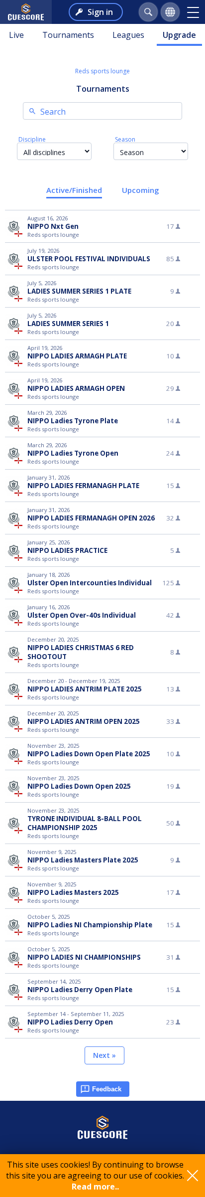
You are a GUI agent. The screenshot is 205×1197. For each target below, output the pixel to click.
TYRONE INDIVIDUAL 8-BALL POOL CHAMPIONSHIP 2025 (84, 823)
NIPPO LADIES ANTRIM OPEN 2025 (83, 721)
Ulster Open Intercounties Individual (89, 582)
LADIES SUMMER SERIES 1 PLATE (79, 291)
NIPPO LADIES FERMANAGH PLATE (83, 485)
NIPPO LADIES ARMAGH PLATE (77, 355)
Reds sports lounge (102, 71)
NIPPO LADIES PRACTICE (67, 550)
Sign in (100, 11)
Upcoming (140, 190)
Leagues (128, 34)
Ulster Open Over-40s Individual (81, 615)
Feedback (106, 1089)
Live (16, 34)
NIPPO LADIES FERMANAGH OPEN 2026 (91, 517)
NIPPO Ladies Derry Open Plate (79, 989)
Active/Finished (74, 190)
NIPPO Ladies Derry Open (70, 1022)
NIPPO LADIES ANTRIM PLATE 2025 (84, 688)
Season (125, 139)
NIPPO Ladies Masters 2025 (73, 892)
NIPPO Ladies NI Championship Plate (89, 924)
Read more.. (95, 1186)
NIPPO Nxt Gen (53, 226)
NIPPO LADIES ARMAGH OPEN (76, 388)
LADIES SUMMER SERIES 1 (68, 323)
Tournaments (68, 34)
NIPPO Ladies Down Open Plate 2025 (88, 753)
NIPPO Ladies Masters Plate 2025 (82, 859)
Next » (104, 1055)
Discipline (32, 139)
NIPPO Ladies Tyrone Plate (72, 420)
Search (53, 111)
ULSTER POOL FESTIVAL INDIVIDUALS (88, 258)
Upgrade (179, 34)
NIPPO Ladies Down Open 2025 (79, 786)
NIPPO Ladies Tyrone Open (72, 453)
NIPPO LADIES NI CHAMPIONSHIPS (84, 957)
